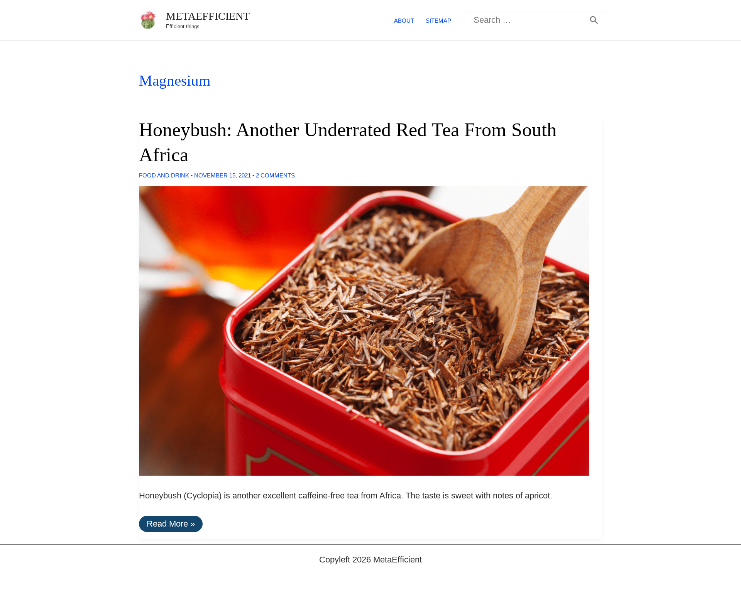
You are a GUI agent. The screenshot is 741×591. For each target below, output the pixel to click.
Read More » (170, 525)
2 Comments (275, 175)
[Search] (594, 20)
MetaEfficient (208, 16)
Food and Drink (164, 175)
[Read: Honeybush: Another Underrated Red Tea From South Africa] (357, 330)
